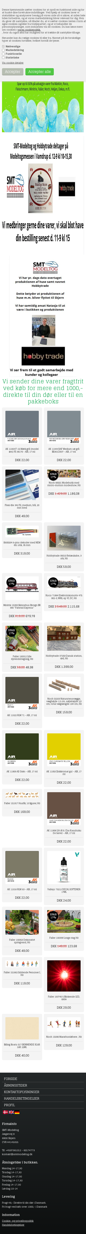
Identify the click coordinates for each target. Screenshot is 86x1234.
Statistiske (12, 57)
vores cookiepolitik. (29, 30)
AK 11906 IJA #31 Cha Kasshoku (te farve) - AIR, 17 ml (64, 832)
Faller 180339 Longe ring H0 (63, 938)
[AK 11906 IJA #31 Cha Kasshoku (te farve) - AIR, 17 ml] (64, 808)
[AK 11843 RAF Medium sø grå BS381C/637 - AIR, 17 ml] (64, 427)
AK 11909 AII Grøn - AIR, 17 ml (22, 772)
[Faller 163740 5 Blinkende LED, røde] (64, 975)
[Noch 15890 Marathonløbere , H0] (64, 1024)
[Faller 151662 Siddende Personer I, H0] (22, 963)
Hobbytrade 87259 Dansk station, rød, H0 (64, 657)
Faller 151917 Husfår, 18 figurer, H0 (22, 803)
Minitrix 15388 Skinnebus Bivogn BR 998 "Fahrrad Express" (22, 606)
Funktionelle (14, 53)
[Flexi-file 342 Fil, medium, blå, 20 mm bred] (22, 485)
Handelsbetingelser (21, 1098)
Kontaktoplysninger (21, 1092)
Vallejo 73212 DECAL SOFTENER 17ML (63, 890)
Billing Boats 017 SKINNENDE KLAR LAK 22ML (22, 1046)
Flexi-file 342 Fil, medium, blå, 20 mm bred (22, 506)
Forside (10, 1079)
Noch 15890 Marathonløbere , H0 (64, 1037)
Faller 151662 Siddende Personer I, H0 (22, 973)
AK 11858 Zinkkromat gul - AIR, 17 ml (63, 773)
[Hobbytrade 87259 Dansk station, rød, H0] (64, 638)
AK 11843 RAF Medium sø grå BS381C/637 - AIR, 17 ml (63, 450)
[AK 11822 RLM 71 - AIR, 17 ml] (22, 693)
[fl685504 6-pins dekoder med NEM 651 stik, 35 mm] (22, 531)
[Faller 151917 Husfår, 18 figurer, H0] (22, 795)
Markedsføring (15, 50)
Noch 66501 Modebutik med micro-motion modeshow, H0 (63, 484)
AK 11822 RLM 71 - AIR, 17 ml (22, 715)
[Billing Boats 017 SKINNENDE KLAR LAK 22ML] (22, 1028)
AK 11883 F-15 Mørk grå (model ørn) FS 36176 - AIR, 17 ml (22, 450)
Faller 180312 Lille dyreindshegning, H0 (22, 657)
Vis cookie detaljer (13, 63)
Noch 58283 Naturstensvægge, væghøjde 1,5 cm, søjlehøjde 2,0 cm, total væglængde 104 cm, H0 (64, 701)
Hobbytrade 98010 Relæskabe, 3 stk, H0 (64, 557)
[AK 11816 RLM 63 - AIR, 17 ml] (22, 867)
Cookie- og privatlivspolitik (18, 1221)
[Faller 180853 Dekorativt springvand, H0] (22, 922)
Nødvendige (13, 46)
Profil (9, 1105)
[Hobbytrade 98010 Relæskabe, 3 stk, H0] (64, 538)
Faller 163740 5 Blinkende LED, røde (64, 998)
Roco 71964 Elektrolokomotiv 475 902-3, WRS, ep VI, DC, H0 (64, 596)
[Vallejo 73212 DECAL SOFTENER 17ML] (64, 867)
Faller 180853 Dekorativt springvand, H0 (22, 941)
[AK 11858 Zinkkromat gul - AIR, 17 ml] (64, 750)
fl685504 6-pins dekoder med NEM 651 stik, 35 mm (22, 544)
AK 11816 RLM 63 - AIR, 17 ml (22, 889)
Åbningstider (15, 1085)
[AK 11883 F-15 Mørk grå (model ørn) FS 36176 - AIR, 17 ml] (22, 427)
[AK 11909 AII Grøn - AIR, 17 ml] (22, 750)
